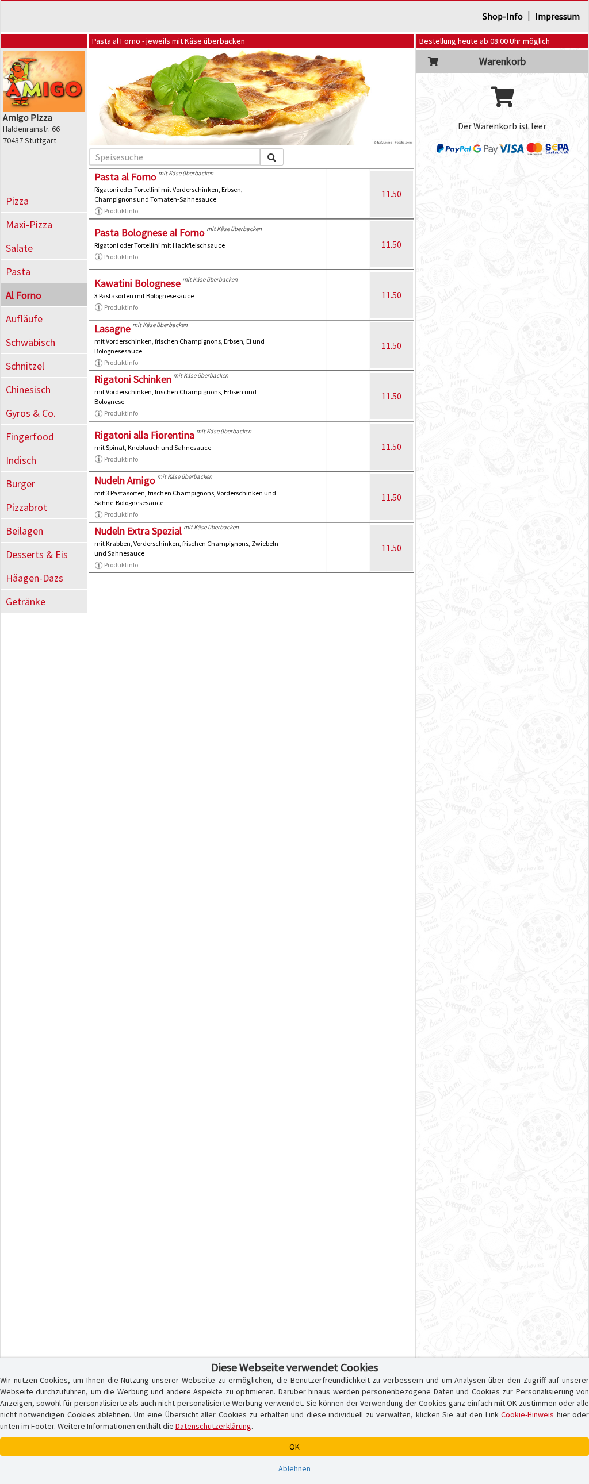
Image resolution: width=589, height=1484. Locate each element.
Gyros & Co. (31, 413)
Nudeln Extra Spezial (138, 530)
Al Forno (23, 295)
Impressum (557, 16)
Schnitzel (25, 365)
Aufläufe (24, 318)
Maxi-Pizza (29, 224)
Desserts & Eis (37, 554)
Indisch (21, 460)
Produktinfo (121, 210)
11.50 (391, 193)
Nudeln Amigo (124, 480)
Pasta (18, 271)
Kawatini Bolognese (137, 283)
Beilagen (24, 530)
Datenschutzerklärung (213, 1426)
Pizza (17, 200)
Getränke (25, 601)
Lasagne (112, 328)
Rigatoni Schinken (132, 379)
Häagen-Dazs (34, 578)
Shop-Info (503, 16)
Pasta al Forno (125, 176)
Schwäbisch (30, 342)
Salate (19, 248)
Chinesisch (28, 389)
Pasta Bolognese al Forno (149, 232)
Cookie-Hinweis (527, 1414)
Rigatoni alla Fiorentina (144, 434)
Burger (20, 483)
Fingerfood (30, 436)
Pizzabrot (26, 507)
